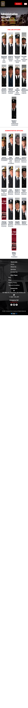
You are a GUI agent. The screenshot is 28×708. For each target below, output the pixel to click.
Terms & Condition (14, 285)
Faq (9, 277)
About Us (13, 266)
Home (2, 20)
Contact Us (14, 272)
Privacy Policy (12, 282)
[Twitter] (14, 305)
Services (13, 269)
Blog (9, 280)
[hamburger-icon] (25, 4)
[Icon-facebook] (17, 305)
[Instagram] (11, 305)
